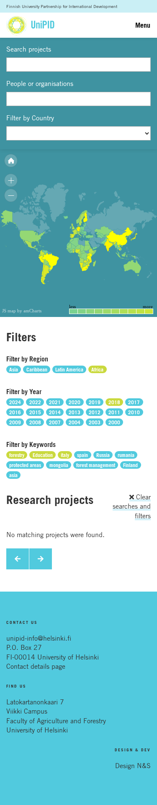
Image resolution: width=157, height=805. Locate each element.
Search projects (28, 49)
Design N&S (133, 765)
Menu (142, 25)
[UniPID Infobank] (30, 25)
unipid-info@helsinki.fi (38, 638)
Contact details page (35, 666)
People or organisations (39, 83)
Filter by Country (30, 118)
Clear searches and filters (132, 506)
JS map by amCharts (21, 310)
